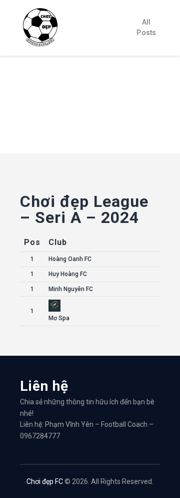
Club (57, 242)
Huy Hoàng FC (67, 274)
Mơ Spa (59, 318)
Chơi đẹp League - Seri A (79, 124)
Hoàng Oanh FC (70, 259)
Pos (32, 242)
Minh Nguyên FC (70, 289)
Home (29, 124)
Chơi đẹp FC (44, 481)
